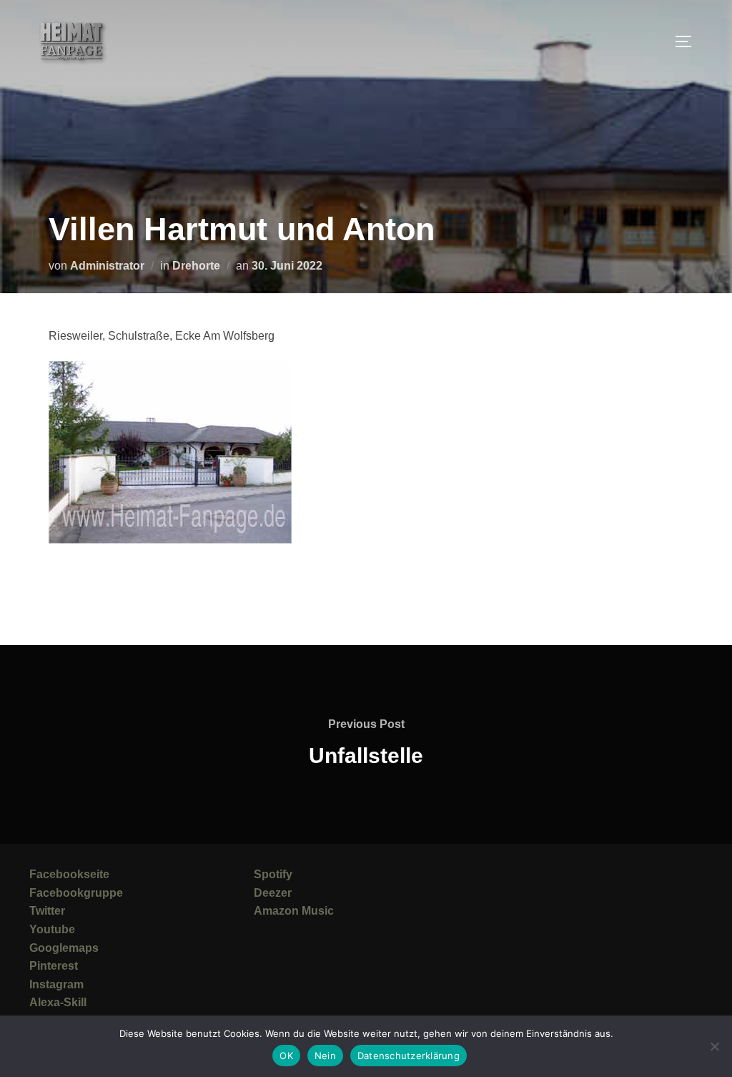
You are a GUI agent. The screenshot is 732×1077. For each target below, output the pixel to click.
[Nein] (714, 1046)
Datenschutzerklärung (408, 1055)
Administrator (107, 266)
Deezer (273, 893)
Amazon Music (294, 911)
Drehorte (196, 266)
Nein (325, 1055)
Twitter (47, 911)
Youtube (52, 929)
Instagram (56, 984)
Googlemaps (64, 948)
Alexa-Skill (57, 1002)
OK (286, 1055)
